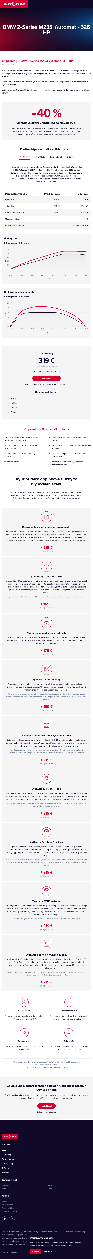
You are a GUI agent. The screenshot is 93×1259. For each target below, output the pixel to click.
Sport (70, 156)
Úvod (4, 1150)
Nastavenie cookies (9, 1252)
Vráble (4, 1188)
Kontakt (5, 1172)
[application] (46, 263)
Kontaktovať (46, 1106)
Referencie (6, 1168)
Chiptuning (6, 1154)
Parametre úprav (9, 1159)
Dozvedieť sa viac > (60, 464)
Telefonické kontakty (9, 1211)
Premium (40, 156)
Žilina (50, 1188)
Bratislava (5, 1185)
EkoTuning (56, 156)
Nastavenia (48, 1251)
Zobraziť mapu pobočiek (46, 1112)
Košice (50, 1185)
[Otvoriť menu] (89, 4)
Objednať (46, 378)
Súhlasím (35, 1251)
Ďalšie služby (7, 1163)
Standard (24, 156)
